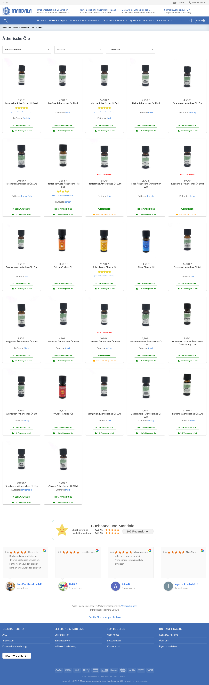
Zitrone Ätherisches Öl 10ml (63, 486)
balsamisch (26, 196)
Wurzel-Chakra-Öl (63, 413)
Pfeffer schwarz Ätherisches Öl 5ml (63, 185)
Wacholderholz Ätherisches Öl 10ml (146, 343)
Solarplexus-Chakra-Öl (104, 267)
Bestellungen (114, 640)
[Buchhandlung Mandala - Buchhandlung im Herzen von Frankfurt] (17, 10)
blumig (192, 196)
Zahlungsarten (62, 640)
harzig (26, 420)
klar (26, 276)
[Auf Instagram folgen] (7, 3)
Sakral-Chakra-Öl (63, 267)
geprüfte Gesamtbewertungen (21, 112)
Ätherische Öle (27, 28)
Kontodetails (114, 646)
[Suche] (5, 20)
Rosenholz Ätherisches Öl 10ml (187, 183)
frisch (150, 112)
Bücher (40, 20)
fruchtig (26, 118)
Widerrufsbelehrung (65, 646)
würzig (109, 348)
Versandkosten (129, 606)
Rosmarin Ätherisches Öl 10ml (21, 267)
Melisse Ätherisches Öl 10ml (63, 103)
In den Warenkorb (22, 126)
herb (109, 118)
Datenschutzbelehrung (14, 646)
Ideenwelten (163, 20)
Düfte (15, 28)
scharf (68, 201)
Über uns (164, 640)
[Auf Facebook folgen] (4, 3)
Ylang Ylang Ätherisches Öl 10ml (104, 413)
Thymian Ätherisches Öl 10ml (104, 341)
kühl (109, 196)
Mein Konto (113, 634)
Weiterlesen (104, 209)
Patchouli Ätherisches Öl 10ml (21, 183)
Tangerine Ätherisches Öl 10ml (22, 341)
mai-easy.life (141, 681)
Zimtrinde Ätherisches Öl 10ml (187, 413)
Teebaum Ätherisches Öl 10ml (63, 341)
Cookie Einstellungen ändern (104, 617)
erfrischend (26, 489)
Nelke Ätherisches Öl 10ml (146, 103)
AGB (4, 634)
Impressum (8, 640)
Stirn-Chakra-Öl (146, 267)
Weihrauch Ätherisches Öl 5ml (21, 413)
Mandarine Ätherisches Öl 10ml (21, 103)
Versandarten (62, 634)
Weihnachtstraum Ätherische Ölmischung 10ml (187, 343)
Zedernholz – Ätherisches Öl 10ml (146, 415)
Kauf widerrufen (16, 655)
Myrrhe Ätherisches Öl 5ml (105, 103)
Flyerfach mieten (168, 646)
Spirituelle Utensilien (141, 20)
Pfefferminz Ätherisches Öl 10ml (104, 183)
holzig (151, 420)
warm (68, 112)
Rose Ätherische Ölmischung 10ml (146, 185)
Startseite (6, 28)
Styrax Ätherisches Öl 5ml (187, 267)
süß (192, 276)
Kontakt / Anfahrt (168, 634)
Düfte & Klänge (57, 20)
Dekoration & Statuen (114, 20)
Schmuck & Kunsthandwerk (83, 20)
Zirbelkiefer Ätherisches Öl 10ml (21, 486)
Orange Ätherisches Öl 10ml (187, 103)
